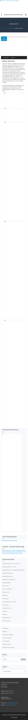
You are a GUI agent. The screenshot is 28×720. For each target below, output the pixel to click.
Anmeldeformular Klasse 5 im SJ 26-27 (11, 563)
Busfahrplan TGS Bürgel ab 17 (9, 579)
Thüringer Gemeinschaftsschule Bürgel (13, 14)
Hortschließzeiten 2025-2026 (9, 601)
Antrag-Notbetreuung (7, 576)
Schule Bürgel (6, 57)
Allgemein (11, 28)
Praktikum (4, 631)
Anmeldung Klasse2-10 (7, 573)
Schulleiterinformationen (7, 634)
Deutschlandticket (6, 582)
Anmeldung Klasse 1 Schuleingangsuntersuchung (13, 570)
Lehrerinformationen (7, 638)
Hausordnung (5, 598)
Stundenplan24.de (6, 617)
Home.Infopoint (6, 641)
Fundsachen (5, 595)
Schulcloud (4, 611)
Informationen (5, 605)
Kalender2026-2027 (7, 608)
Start (6, 28)
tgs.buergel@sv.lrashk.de (12, 702)
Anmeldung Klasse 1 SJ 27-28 (9, 566)
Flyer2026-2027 (6, 592)
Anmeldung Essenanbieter (8, 647)
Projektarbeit (5, 628)
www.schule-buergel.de (10, 705)
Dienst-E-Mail (5, 585)
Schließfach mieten (6, 644)
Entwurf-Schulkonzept (7, 589)
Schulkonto (4, 614)
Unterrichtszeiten (6, 620)
